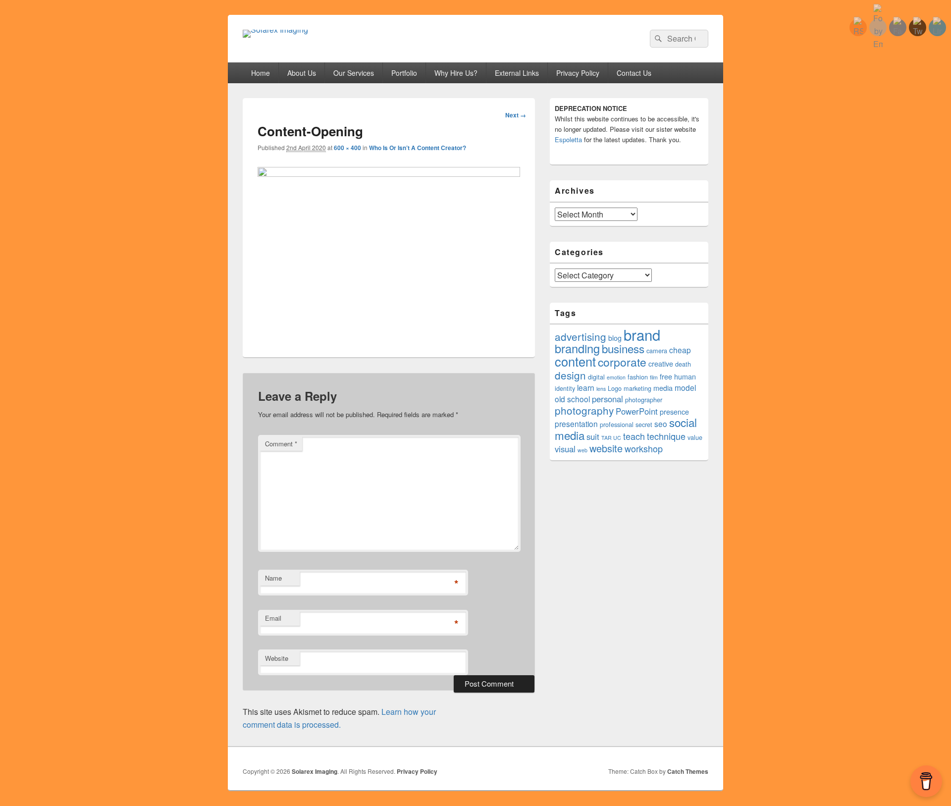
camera (656, 350)
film (654, 377)
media (663, 388)
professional (617, 424)
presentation (576, 423)
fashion (638, 377)
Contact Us (634, 73)
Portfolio (404, 73)
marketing (637, 388)
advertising (580, 336)
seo (660, 423)
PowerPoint (637, 411)
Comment (281, 443)
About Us (301, 73)
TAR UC (611, 437)
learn (585, 387)
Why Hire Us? (455, 73)
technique (666, 436)
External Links (517, 73)
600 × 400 (347, 147)
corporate (622, 362)
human (685, 376)
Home (260, 73)
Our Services (353, 73)
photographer (643, 399)
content (575, 361)
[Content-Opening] (389, 173)
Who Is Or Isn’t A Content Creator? (417, 147)
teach (634, 436)
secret (643, 424)
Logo (615, 388)
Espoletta (568, 139)
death (683, 364)
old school (572, 398)
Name (273, 578)
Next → (515, 114)
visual (565, 449)
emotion (616, 377)
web (582, 450)
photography (584, 410)
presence (674, 412)
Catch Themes (687, 771)
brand (642, 334)
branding (577, 348)
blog (615, 338)
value (694, 437)
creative (660, 364)
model (685, 387)
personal (607, 399)
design (570, 375)
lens (601, 388)
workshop (644, 448)
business (623, 348)
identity (565, 388)
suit (592, 436)
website (606, 448)
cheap (680, 349)
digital (596, 377)
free (666, 376)
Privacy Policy (577, 73)
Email (273, 618)
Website (276, 658)
